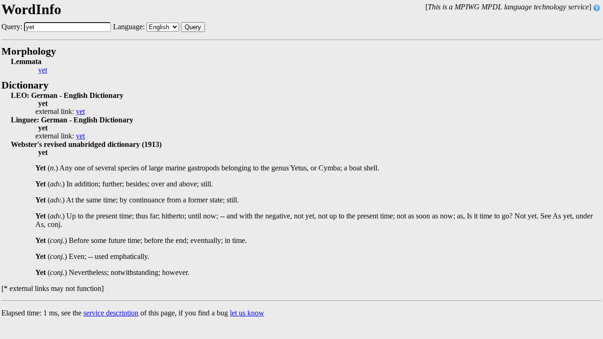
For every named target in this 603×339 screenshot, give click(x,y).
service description (111, 313)
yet (42, 70)
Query (193, 27)
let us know (247, 313)
